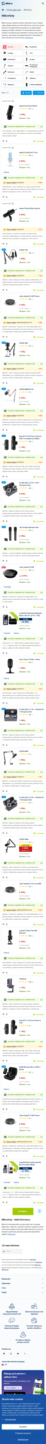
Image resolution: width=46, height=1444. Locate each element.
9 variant (7, 633)
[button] (23, 1279)
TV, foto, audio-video (14, 10)
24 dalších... (23, 1211)
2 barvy (6, 172)
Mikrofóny (33, 1259)
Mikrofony (28, 10)
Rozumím (23, 1427)
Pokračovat (29, 38)
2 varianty (7, 587)
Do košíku (40, 141)
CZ (6, 1364)
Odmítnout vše (23, 1440)
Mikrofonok (5, 1270)
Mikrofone (39, 1262)
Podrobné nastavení (23, 1433)
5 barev (6, 1089)
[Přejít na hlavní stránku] (7, 3)
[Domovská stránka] (3, 10)
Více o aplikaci (11, 1388)
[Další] (39, 1211)
